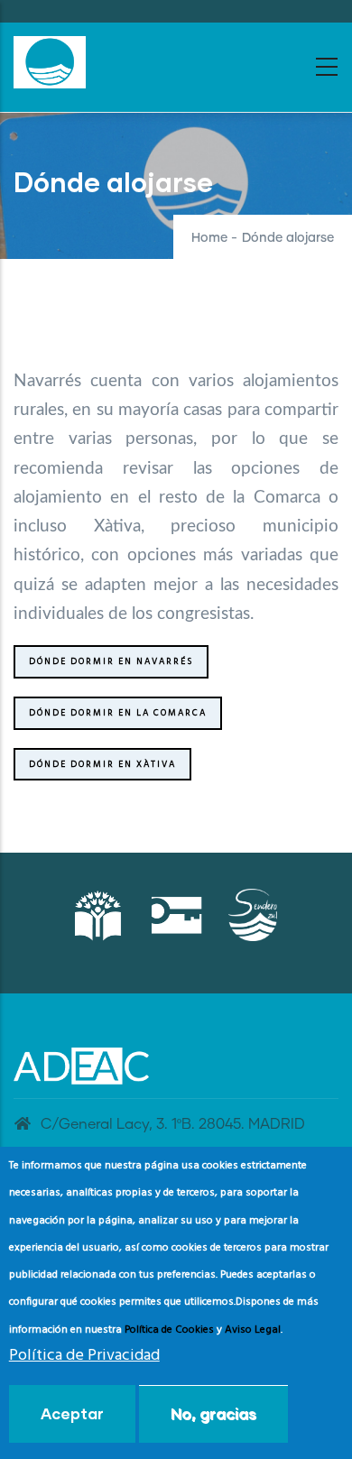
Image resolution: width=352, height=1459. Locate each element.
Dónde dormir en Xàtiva (102, 764)
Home (209, 238)
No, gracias (213, 1413)
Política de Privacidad (84, 1356)
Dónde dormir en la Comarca (118, 713)
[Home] (50, 62)
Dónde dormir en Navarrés (111, 661)
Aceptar (72, 1413)
